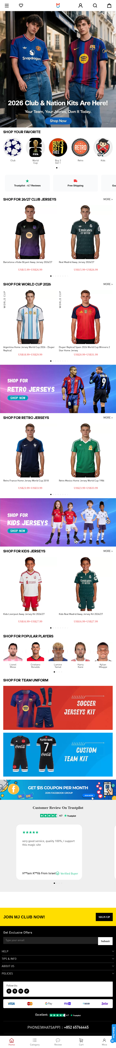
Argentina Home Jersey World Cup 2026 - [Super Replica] (29, 349)
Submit (105, 941)
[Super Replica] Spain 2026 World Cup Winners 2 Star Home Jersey (84, 349)
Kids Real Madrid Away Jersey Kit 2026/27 (81, 614)
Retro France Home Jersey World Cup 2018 (26, 481)
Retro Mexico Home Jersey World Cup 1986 (81, 481)
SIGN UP (104, 917)
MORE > (108, 199)
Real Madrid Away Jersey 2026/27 (76, 262)
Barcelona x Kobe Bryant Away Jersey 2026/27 (27, 262)
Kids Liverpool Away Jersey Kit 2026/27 (24, 614)
